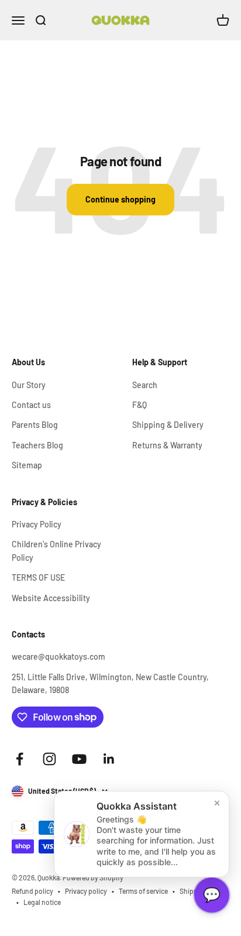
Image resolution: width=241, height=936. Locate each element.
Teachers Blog (37, 445)
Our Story (29, 385)
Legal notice (42, 902)
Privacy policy (86, 891)
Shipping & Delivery (168, 425)
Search (144, 385)
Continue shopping (120, 199)
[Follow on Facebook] (19, 759)
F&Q (139, 405)
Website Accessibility (51, 598)
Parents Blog (35, 425)
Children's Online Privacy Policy (56, 550)
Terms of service (143, 891)
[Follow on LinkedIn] (109, 759)
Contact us (31, 405)
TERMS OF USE (38, 577)
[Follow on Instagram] (49, 759)
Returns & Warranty (167, 445)
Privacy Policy (36, 524)
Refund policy (32, 891)
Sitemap (27, 465)
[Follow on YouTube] (79, 759)
